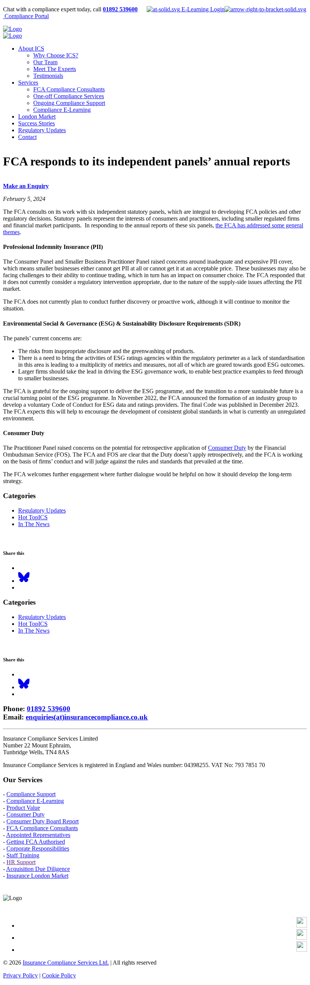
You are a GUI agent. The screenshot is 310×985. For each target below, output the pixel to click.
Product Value (23, 807)
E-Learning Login (202, 9)
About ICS (31, 48)
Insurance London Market (37, 875)
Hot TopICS (33, 517)
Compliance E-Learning (62, 110)
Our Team (45, 62)
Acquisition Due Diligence (38, 869)
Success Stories (36, 123)
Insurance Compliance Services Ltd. (66, 962)
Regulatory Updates (42, 130)
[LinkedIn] (301, 937)
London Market (37, 116)
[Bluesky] (23, 580)
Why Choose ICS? (55, 55)
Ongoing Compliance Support (69, 103)
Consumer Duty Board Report (42, 821)
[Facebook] (301, 925)
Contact (27, 137)
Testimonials (48, 76)
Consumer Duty (227, 448)
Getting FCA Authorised (35, 841)
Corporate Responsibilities (37, 848)
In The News (34, 524)
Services (28, 82)
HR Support (21, 862)
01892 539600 (120, 9)
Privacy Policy (20, 975)
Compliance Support (31, 794)
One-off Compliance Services (68, 96)
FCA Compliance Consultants (69, 89)
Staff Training (22, 855)
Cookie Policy (59, 975)
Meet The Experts (54, 69)
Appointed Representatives (38, 835)
